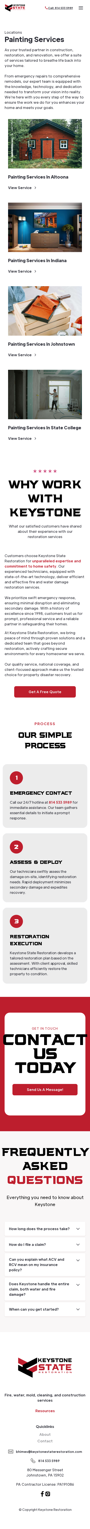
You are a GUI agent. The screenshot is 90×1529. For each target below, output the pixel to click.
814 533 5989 (61, 802)
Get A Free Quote (45, 691)
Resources (45, 1410)
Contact (45, 1441)
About (45, 1434)
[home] (15, 8)
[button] (81, 8)
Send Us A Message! (45, 1089)
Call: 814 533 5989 (60, 8)
